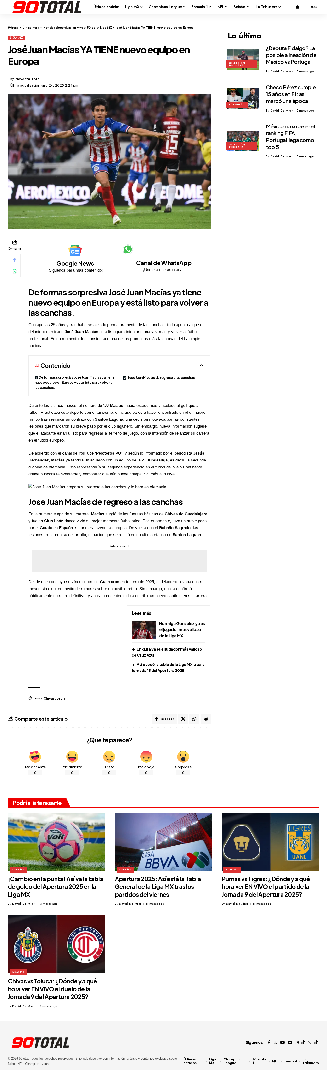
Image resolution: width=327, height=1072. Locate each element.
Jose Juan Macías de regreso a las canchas (161, 377)
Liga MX (16, 38)
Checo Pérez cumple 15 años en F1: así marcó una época (291, 94)
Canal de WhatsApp (163, 263)
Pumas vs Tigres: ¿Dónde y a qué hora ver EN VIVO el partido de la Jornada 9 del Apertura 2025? (266, 886)
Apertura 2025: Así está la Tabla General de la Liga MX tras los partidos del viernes (158, 886)
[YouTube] (282, 1042)
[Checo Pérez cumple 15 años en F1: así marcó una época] (243, 98)
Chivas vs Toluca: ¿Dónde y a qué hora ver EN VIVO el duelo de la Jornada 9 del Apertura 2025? (52, 988)
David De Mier (281, 71)
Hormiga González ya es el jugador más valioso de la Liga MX (182, 629)
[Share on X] (183, 719)
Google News (75, 263)
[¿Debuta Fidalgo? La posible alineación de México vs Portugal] (243, 59)
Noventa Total (28, 79)
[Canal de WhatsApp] (128, 249)
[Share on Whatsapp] (14, 271)
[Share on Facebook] (14, 259)
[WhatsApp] (310, 1042)
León (60, 698)
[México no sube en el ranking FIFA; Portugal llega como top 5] (243, 141)
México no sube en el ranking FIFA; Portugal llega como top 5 (290, 136)
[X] (275, 1042)
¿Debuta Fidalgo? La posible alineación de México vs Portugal (291, 55)
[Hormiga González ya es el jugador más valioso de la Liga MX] (144, 630)
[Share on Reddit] (206, 719)
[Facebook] (268, 1042)
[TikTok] (303, 1042)
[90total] (47, 7)
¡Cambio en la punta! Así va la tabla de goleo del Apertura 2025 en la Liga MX (55, 886)
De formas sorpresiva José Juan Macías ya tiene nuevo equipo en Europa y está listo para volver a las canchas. (75, 382)
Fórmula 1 (237, 104)
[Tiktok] (316, 1042)
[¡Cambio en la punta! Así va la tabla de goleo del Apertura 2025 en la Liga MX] (56, 842)
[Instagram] (297, 1042)
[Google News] (75, 250)
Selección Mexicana (237, 64)
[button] (304, 7)
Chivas (49, 698)
